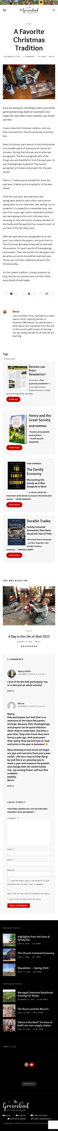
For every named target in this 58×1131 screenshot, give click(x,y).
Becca (51, 56)
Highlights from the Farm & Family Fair (34, 938)
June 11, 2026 (23, 957)
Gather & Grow (17, 1119)
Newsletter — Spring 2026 (33, 968)
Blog (8, 1115)
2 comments (29, 56)
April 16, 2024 (24, 1013)
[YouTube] (31, 1064)
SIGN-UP (13, 399)
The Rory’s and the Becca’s (33, 1009)
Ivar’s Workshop (42, 1119)
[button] (22, 646)
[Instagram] (26, 1064)
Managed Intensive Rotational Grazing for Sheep (35, 994)
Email (10, 859)
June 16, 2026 (23, 944)
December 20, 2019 (12, 56)
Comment (12, 818)
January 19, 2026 (24, 642)
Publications (40, 1115)
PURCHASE (14, 447)
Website (10, 870)
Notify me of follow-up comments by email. (28, 894)
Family (29, 24)
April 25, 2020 (24, 1029)
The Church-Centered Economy (36, 953)
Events (22, 1115)
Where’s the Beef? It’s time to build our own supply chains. (35, 1024)
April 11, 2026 (24, 972)
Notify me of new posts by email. (25, 899)
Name (10, 849)
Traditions (10, 359)
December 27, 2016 (26, 999)
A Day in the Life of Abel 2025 (29, 636)
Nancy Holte (24, 671)
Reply (10, 691)
